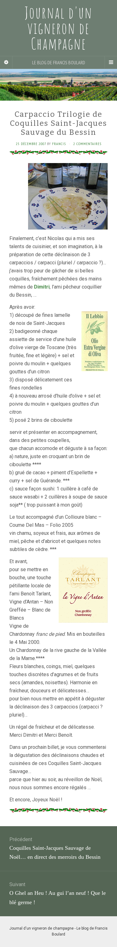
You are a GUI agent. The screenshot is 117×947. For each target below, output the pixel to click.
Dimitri (42, 287)
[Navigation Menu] (111, 62)
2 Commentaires (87, 143)
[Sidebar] (6, 62)
